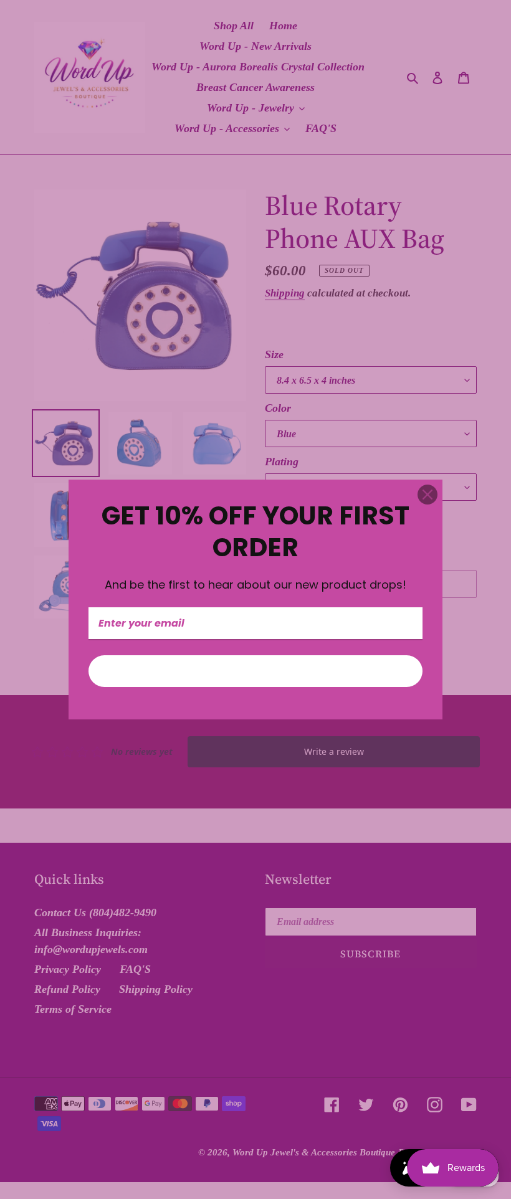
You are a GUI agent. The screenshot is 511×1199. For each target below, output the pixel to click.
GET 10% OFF (255, 671)
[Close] (427, 494)
